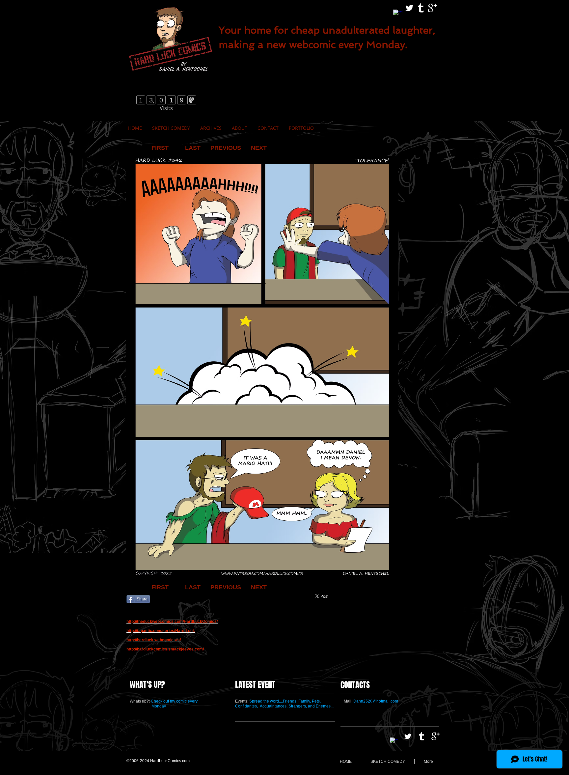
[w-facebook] (397, 14)
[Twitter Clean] (409, 8)
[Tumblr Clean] (420, 8)
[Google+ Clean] (432, 8)
